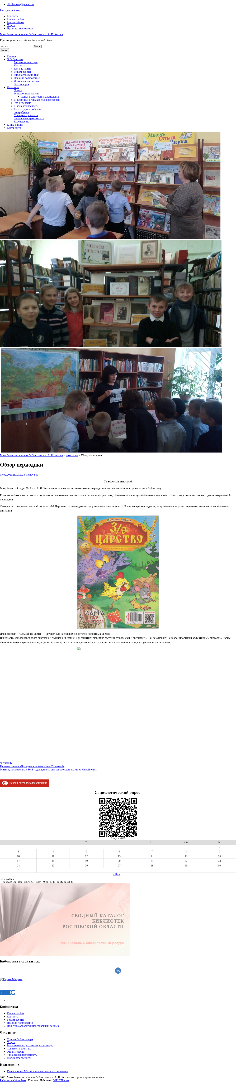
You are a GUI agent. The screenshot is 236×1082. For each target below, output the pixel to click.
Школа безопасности (26, 105)
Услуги (11, 25)
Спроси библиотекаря (20, 1039)
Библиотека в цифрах (26, 74)
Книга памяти (15, 124)
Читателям (13, 87)
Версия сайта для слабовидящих (27, 782)
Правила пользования (20, 28)
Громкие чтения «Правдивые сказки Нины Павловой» (32, 766)
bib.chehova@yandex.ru (20, 4)
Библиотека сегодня (25, 62)
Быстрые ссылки (10, 10)
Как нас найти (15, 19)
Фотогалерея (21, 84)
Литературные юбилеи (27, 109)
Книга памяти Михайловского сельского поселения (37, 1071)
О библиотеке (15, 59)
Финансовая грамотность (29, 118)
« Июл (116, 874)
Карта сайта (14, 127)
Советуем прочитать (26, 115)
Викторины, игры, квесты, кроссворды (37, 99)
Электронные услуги (26, 93)
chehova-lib (32, 474)
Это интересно (22, 102)
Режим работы (15, 22)
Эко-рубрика (21, 112)
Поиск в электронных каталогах (40, 96)
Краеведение (21, 121)
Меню (4, 50)
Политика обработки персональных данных (33, 1025)
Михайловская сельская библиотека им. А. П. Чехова (31, 34)
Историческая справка (27, 81)
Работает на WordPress (13, 1080)
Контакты (12, 16)
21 (152, 860)
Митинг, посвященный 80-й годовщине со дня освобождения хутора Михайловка (48, 769)
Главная (11, 56)
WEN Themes (61, 1080)
